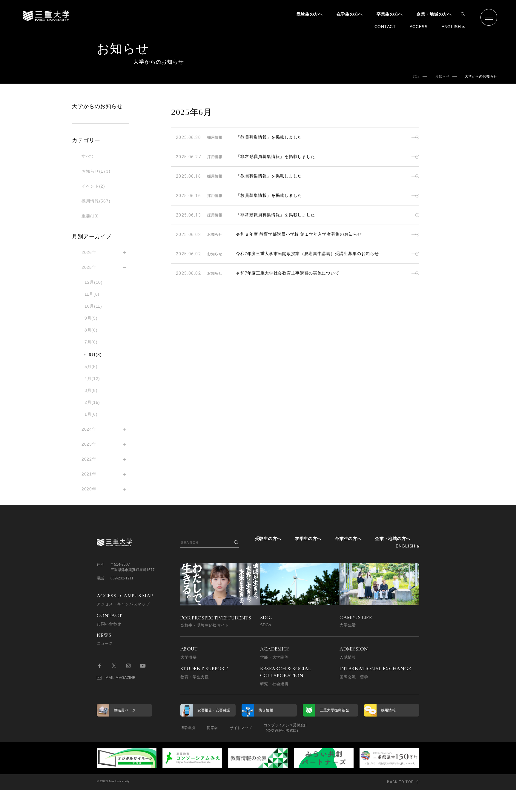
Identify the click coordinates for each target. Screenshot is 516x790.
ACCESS (419, 26)
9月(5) (91, 318)
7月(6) (91, 342)
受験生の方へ (310, 14)
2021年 (89, 474)
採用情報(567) (96, 201)
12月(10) (94, 282)
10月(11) (93, 306)
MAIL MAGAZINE (120, 677)
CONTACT (385, 26)
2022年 (89, 459)
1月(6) (91, 414)
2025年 (89, 267)
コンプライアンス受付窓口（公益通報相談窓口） (286, 728)
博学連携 (187, 728)
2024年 (89, 429)
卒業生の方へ (390, 14)
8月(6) (91, 330)
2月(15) (92, 402)
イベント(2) (93, 186)
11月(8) (92, 294)
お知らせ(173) (96, 171)
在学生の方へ (350, 14)
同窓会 (212, 728)
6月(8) (95, 354)
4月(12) (92, 378)
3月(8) (91, 390)
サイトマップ (241, 728)
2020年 (89, 489)
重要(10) (90, 216)
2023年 (89, 444)
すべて (88, 156)
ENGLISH (451, 26)
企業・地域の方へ (434, 14)
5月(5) (91, 366)
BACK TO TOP (400, 782)
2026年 (89, 252)
